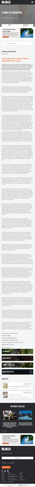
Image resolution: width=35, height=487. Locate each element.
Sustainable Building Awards (12, 479)
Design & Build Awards (11, 474)
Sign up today (6, 467)
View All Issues (4, 481)
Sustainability (6, 351)
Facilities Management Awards (13, 476)
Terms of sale (9, 484)
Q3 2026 (3, 474)
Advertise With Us (22, 479)
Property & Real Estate (8, 365)
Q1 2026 (3, 478)
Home (5, 43)
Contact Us (21, 476)
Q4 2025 (3, 479)
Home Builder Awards (11, 478)
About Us (21, 474)
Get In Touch (17, 457)
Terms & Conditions (14, 484)
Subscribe (21, 478)
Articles (7, 43)
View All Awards (10, 481)
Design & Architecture (8, 372)
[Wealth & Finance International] (25, 25)
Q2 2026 (3, 476)
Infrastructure (7, 358)
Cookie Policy (5, 484)
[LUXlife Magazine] (10, 25)
